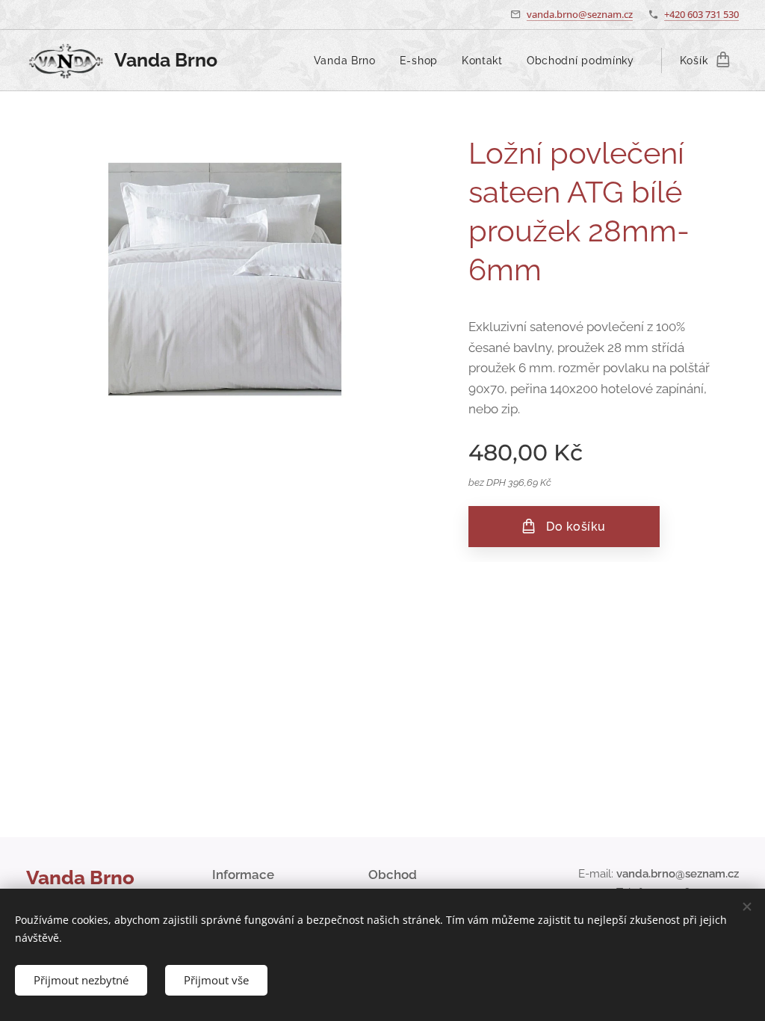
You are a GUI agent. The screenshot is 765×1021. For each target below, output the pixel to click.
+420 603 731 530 (701, 14)
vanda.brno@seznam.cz (580, 14)
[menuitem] (349, 60)
